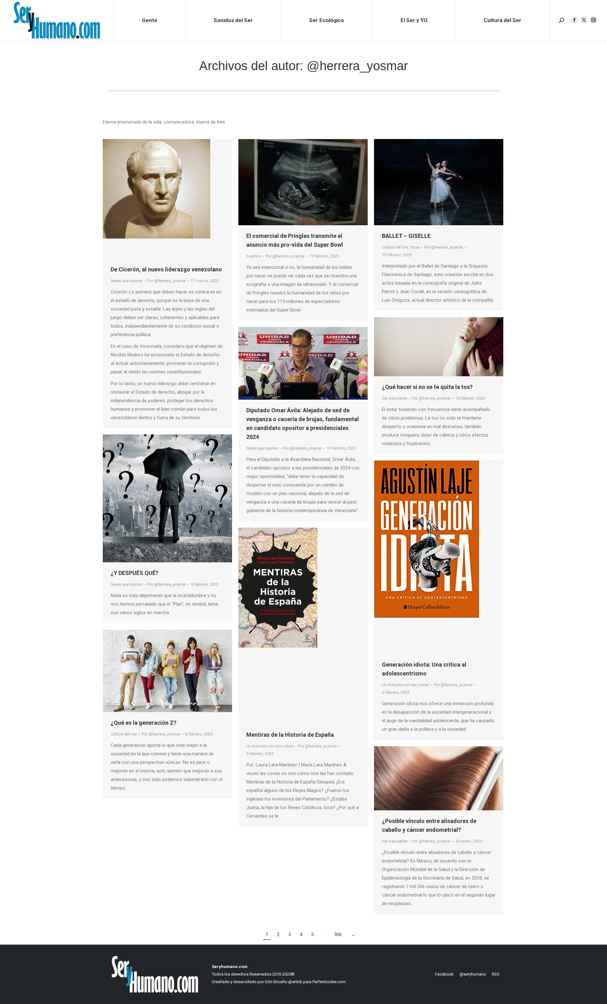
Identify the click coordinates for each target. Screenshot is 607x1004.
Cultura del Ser (395, 247)
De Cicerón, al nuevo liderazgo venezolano (166, 269)
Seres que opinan (127, 280)
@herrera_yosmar (357, 66)
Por (166, 280)
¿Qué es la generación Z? (143, 722)
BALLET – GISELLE (406, 236)
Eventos (253, 256)
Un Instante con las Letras (405, 684)
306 (338, 934)
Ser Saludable (394, 398)
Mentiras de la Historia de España (290, 734)
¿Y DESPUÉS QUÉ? (134, 573)
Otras (415, 247)
